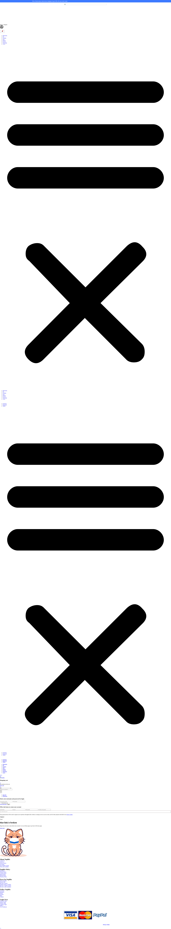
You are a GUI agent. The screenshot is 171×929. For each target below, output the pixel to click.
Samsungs (5, 42)
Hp (3, 36)
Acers (4, 44)
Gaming (4, 38)
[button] (85, 217)
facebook (5, 403)
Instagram (5, 404)
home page (2, 828)
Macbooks (5, 35)
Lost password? (3, 804)
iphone (4, 40)
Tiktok (4, 406)
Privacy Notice (106, 924)
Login (5, 794)
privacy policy (70, 814)
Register (5, 796)
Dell (3, 39)
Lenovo (4, 41)
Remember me (5, 803)
